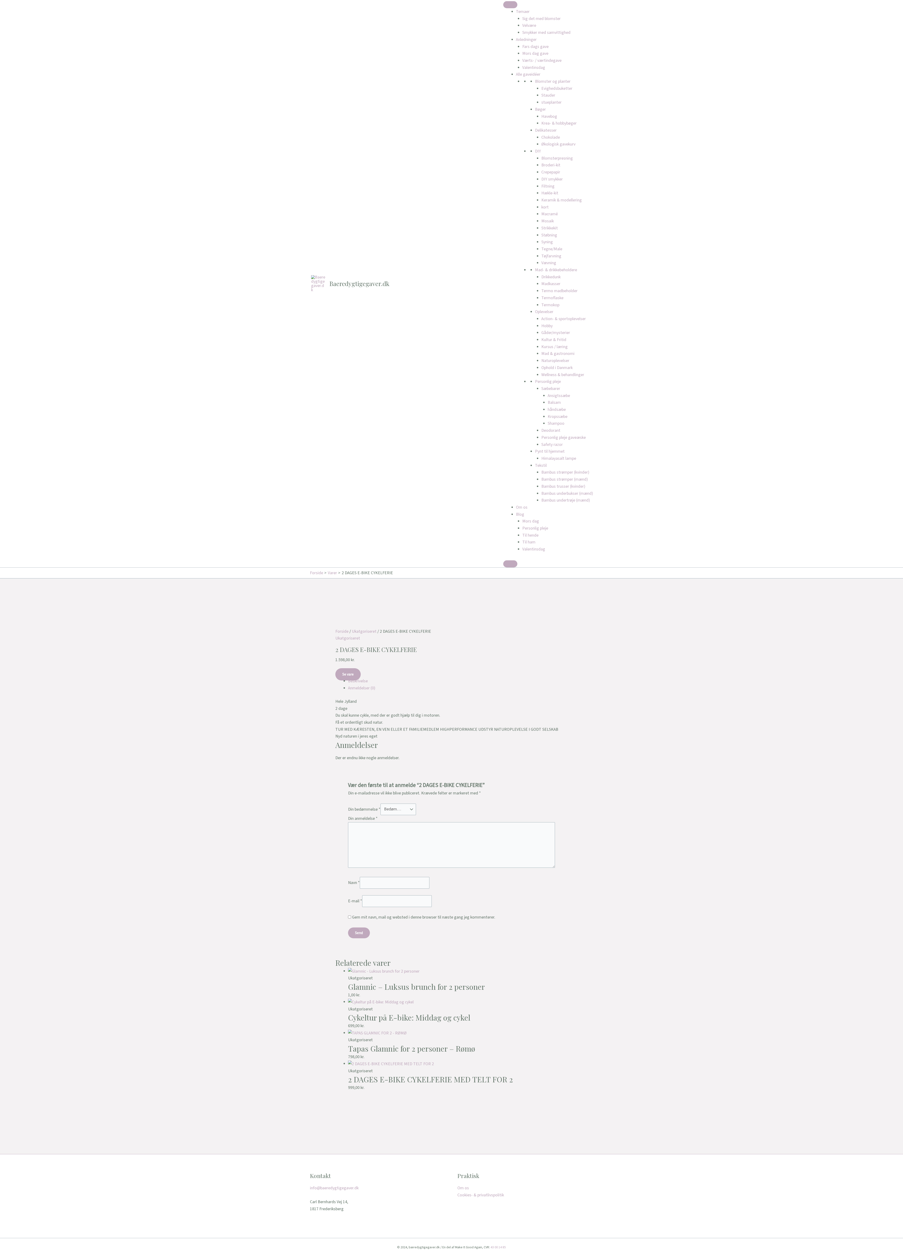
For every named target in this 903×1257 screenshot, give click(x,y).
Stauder (548, 95)
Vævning (548, 263)
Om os (521, 507)
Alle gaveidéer (528, 74)
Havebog (549, 116)
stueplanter (551, 102)
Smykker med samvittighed (546, 32)
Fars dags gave (535, 47)
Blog (520, 514)
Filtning (547, 186)
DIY (538, 151)
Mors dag (530, 521)
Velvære (529, 25)
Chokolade (550, 137)
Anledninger (526, 40)
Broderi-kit (550, 165)
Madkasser (550, 284)
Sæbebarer (550, 389)
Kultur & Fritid (553, 340)
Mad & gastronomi (557, 354)
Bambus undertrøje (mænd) (565, 500)
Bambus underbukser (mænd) (567, 493)
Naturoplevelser (555, 361)
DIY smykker (552, 179)
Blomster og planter (552, 81)
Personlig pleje (548, 382)
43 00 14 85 (498, 1247)
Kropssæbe (557, 417)
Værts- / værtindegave (542, 60)
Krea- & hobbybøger (559, 123)
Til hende (530, 535)
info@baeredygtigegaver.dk (334, 1188)
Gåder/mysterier (555, 333)
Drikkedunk (551, 277)
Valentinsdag (533, 68)
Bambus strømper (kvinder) (565, 472)
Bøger (540, 109)
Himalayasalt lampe (558, 458)
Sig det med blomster (541, 19)
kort (545, 207)
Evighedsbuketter (556, 88)
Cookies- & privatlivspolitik (480, 1195)
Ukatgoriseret (364, 631)
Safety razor (552, 445)
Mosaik (547, 221)
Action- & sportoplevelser (563, 319)
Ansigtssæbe (559, 396)
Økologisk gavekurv (558, 144)
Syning (547, 242)
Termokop (550, 305)
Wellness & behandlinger (562, 375)
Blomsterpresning (557, 158)
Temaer (523, 12)
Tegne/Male (551, 249)
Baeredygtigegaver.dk (359, 283)
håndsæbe (557, 409)
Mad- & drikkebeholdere (556, 270)
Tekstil (541, 465)
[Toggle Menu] (510, 4)
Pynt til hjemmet (550, 451)
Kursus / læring (554, 347)
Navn (354, 882)
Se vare (348, 674)
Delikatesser (546, 130)
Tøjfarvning (551, 256)
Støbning (549, 235)
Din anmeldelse (363, 818)
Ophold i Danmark (557, 368)
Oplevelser (544, 312)
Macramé (549, 214)
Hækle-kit (549, 193)
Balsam (554, 402)
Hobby (547, 326)
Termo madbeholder (559, 291)
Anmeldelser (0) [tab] (361, 688)
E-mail (355, 901)
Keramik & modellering (561, 200)
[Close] (510, 563)
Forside (342, 631)
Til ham (528, 542)
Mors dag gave (535, 53)
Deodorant (550, 430)
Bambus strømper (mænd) (564, 479)
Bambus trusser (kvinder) (563, 486)
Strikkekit (549, 228)
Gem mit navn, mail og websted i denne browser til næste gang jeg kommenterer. (423, 917)
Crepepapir (550, 172)
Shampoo (556, 423)
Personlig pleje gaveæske (563, 437)
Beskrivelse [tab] (358, 681)
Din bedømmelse (364, 809)
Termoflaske (552, 298)
